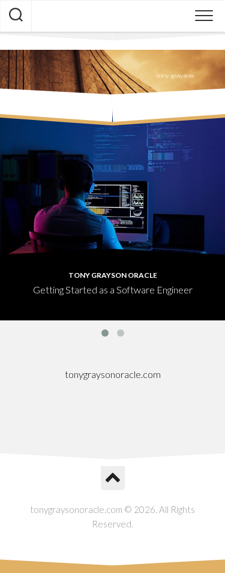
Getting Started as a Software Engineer (113, 289)
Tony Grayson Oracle (112, 275)
